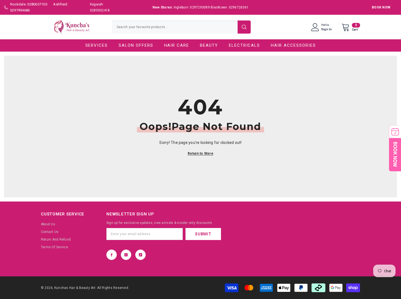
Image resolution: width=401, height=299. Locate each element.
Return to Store (200, 153)
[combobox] (175, 27)
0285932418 (100, 10)
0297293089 (200, 7)
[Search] (181, 27)
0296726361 (239, 7)
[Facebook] (111, 255)
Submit (203, 234)
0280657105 (37, 4)
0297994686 (20, 10)
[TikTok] (140, 255)
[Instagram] (126, 255)
